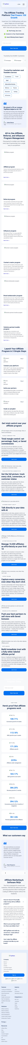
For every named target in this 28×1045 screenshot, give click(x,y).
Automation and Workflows (6, 991)
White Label (3, 995)
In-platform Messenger (5, 1000)
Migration (3, 1039)
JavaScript (17, 1001)
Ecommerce (17, 991)
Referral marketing (5, 1010)
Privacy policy (6, 971)
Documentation (4, 1035)
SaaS (7, 80)
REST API (16, 999)
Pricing (3, 1022)
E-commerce (8, 76)
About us (5, 961)
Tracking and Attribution (6, 989)
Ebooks (2, 1032)
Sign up (14, 975)
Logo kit (5, 963)
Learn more (14, 459)
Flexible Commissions (5, 997)
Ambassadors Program (6, 1018)
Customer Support (4, 1033)
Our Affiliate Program (8, 967)
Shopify (16, 1006)
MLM (2, 1002)
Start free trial (14, 48)
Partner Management (5, 1014)
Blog (2, 1030)
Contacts (5, 965)
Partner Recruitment (5, 993)
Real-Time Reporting (5, 999)
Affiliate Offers (4, 1028)
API (2, 1037)
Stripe (16, 1005)
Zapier (16, 1003)
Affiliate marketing (5, 1008)
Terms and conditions (8, 969)
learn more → (7, 177)
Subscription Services (10, 84)
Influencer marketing (5, 1012)
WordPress (17, 1008)
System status (4, 1041)
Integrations (18, 997)
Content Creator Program (6, 1016)
